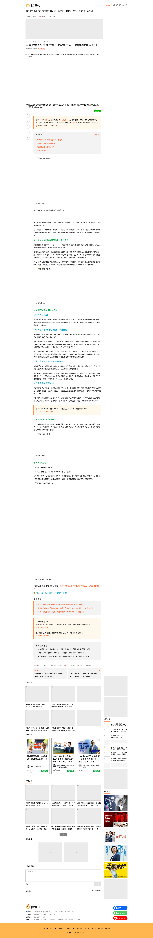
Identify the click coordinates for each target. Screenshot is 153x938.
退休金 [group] (35, 17)
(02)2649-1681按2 (57, 912)
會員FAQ (45, 917)
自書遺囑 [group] (42, 17)
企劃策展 (90, 11)
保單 (60, 665)
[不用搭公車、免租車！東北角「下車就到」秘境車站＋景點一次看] (107, 731)
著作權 (73, 929)
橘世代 (28, 41)
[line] (117, 5)
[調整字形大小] (27, 137)
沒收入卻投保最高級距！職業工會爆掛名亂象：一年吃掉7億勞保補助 (89, 804)
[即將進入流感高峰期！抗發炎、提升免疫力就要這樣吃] (37, 694)
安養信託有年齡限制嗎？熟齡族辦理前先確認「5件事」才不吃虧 (89, 827)
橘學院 (75, 11)
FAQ (51, 929)
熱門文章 (107, 719)
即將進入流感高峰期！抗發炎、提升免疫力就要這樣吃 (37, 705)
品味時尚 (61, 11)
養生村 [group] (28, 17)
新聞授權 (60, 929)
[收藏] (27, 132)
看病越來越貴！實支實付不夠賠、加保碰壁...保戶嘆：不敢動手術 (37, 827)
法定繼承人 (53, 665)
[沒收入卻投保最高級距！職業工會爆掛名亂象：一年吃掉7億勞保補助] (89, 793)
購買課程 (109, 5)
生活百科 (53, 11)
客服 (55, 929)
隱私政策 (77, 920)
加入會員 (36, 920)
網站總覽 (107, 929)
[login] (123, 5)
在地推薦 (45, 11)
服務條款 (67, 929)
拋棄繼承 (88, 665)
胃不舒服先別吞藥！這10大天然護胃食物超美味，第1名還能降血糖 (63, 705)
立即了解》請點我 (42, 627)
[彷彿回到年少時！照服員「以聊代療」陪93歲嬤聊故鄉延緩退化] (37, 718)
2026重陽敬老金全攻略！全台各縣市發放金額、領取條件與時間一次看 (119, 725)
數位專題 (82, 11)
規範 (27, 884)
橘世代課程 (37, 917)
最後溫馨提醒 (42, 150)
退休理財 (29, 11)
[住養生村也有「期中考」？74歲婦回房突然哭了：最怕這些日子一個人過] (107, 737)
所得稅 (80, 665)
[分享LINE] (27, 121)
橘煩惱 (68, 11)
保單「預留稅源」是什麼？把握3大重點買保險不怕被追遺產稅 (60, 604)
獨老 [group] (55, 17)
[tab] (62, 776)
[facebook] (114, 5)
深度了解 (44, 771)
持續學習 (37, 11)
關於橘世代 (37, 914)
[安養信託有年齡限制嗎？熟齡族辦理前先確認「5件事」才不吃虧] (89, 816)
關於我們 (100, 929)
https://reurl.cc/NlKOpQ (45, 411)
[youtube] (120, 5)
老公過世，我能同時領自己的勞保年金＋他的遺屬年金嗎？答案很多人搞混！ (119, 759)
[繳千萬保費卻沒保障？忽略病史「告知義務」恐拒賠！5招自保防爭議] (63, 816)
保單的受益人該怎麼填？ (46, 147)
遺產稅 (73, 665)
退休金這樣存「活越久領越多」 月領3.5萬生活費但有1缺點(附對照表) (63, 729)
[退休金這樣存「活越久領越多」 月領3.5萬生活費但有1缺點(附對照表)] (63, 718)
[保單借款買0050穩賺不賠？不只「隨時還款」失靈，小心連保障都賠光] (63, 793)
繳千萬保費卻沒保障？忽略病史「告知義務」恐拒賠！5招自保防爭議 (63, 827)
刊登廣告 (45, 929)
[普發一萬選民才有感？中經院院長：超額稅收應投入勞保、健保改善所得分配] (107, 748)
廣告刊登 (45, 914)
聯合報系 (87, 929)
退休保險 (45, 41)
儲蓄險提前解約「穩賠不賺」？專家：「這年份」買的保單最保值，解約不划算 (65, 608)
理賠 (66, 665)
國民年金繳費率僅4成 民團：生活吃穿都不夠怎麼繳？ (37, 804)
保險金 (37, 665)
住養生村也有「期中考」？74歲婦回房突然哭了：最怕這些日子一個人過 (119, 736)
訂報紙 (94, 929)
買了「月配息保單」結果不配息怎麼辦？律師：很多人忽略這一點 (61, 612)
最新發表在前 (96, 891)
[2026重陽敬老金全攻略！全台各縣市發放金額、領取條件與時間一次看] (107, 725)
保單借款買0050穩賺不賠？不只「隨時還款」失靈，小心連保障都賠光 (63, 804)
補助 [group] (49, 17)
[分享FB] (27, 115)
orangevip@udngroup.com (42, 912)
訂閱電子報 (52, 920)
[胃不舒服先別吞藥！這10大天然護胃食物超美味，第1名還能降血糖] (63, 694)
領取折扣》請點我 (42, 635)
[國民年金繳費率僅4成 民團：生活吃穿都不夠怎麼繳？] (37, 793)
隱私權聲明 (79, 929)
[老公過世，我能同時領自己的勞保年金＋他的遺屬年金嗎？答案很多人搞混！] (107, 760)
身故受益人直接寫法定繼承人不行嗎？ (50, 140)
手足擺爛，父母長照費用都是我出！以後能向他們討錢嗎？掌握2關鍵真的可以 (119, 754)
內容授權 (52, 914)
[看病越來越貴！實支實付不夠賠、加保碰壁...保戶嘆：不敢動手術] (37, 816)
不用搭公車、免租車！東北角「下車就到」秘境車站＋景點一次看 (119, 730)
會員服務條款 (69, 920)
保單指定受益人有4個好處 (46, 143)
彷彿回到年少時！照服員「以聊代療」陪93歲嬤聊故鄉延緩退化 (37, 729)
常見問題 (60, 920)
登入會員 (43, 920)
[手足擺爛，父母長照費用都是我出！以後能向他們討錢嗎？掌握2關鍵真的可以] (107, 754)
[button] (126, 5)
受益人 (44, 665)
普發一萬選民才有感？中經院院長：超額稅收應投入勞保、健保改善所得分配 (119, 748)
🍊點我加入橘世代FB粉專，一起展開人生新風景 (50, 593)
